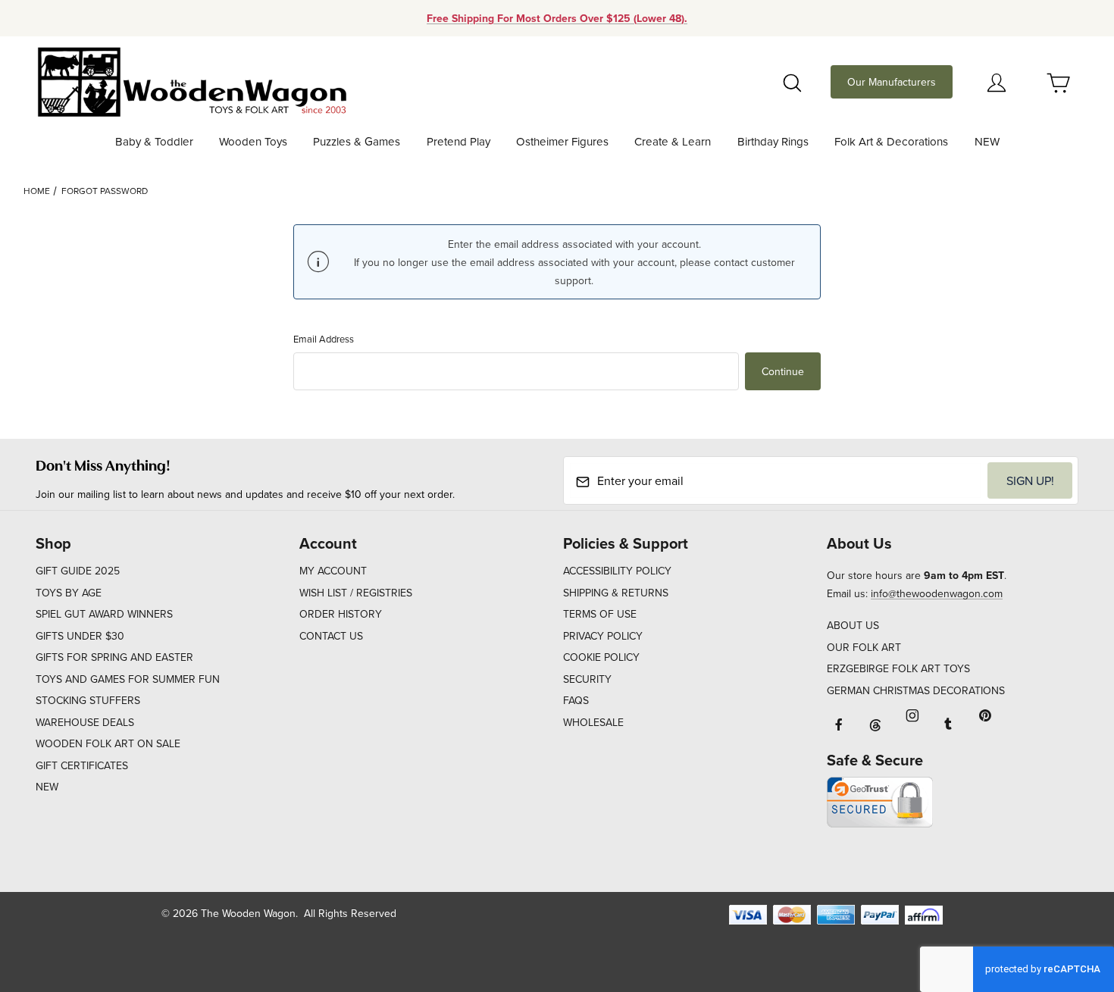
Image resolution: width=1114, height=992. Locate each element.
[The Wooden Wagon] (191, 80)
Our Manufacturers (891, 81)
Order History (340, 613)
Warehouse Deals (85, 722)
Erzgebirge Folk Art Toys (898, 668)
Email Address (323, 339)
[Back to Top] (1068, 897)
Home (36, 190)
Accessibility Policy (617, 570)
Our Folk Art (864, 647)
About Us (853, 625)
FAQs (576, 700)
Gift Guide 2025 (78, 570)
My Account (333, 570)
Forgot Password (104, 190)
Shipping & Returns (615, 592)
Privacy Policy (603, 635)
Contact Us (331, 635)
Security (587, 679)
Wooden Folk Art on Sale (108, 743)
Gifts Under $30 (80, 635)
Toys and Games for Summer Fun (128, 679)
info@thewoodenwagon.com (937, 593)
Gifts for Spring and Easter (114, 657)
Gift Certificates (82, 765)
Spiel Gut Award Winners (104, 613)
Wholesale (593, 722)
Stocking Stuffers (88, 700)
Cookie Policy (601, 657)
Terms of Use (600, 613)
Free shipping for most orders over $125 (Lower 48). (557, 18)
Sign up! (1030, 480)
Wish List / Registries (355, 592)
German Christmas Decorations (916, 690)
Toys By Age (69, 592)
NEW (47, 786)
